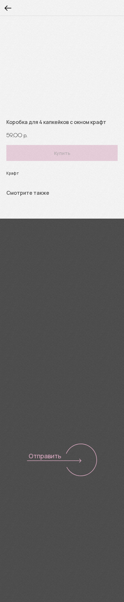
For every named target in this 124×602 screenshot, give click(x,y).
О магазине (19, 504)
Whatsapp (81, 287)
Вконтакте (21, 287)
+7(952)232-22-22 (29, 271)
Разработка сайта (24, 556)
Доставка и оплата (29, 514)
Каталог (15, 495)
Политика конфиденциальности (39, 545)
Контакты (17, 523)
